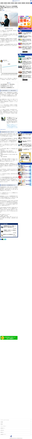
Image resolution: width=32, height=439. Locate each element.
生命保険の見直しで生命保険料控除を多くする (7, 87)
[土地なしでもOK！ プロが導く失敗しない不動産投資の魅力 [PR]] (25, 142)
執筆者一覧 (2, 432)
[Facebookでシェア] (0, 239)
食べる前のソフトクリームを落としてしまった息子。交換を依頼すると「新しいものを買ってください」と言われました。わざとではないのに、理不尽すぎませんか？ (26, 77)
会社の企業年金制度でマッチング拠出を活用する (7, 84)
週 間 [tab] (21, 56)
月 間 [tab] (28, 56)
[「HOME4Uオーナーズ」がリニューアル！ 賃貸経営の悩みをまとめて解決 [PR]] (25, 139)
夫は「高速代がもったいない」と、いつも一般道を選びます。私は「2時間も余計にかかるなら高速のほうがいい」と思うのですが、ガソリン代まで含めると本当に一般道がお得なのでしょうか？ (26, 62)
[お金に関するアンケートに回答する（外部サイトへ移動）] (25, 157)
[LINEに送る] (4, 239)
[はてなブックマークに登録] (5, 239)
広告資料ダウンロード (3, 434)
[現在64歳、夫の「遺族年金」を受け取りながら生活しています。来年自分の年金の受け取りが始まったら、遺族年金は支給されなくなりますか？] (20, 72)
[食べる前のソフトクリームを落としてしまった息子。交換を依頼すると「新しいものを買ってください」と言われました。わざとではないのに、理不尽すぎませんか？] (20, 76)
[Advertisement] (9, 53)
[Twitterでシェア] (2, 239)
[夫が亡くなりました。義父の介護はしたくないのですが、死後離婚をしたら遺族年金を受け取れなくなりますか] (20, 59)
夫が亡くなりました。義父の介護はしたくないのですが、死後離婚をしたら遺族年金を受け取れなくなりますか (26, 59)
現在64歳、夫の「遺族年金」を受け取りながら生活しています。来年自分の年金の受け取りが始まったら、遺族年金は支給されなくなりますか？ (26, 72)
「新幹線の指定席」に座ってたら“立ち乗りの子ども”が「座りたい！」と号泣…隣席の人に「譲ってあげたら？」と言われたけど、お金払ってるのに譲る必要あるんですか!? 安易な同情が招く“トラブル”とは (26, 68)
